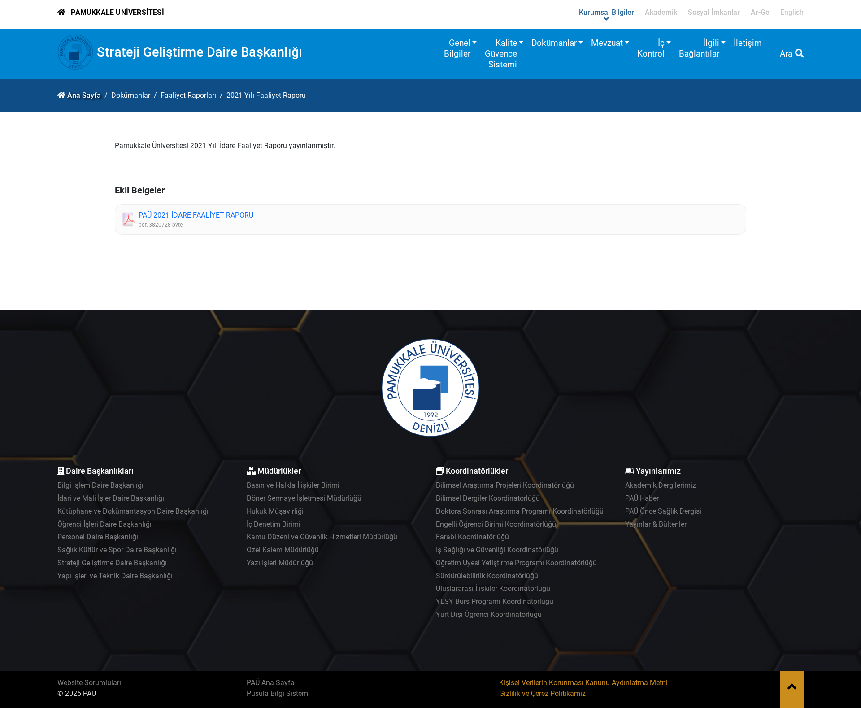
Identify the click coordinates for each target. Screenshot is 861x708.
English (792, 12)
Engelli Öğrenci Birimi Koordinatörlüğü (496, 524)
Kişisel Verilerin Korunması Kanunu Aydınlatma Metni (583, 682)
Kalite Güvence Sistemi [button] (501, 54)
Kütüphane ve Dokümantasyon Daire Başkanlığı (133, 511)
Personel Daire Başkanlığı (97, 537)
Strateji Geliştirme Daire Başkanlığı (199, 52)
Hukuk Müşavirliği (275, 511)
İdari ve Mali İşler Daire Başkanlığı (110, 498)
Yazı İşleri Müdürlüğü (280, 563)
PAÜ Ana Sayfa (271, 682)
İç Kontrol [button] (651, 48)
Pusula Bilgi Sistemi (278, 693)
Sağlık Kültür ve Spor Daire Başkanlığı (117, 550)
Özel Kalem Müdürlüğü (283, 550)
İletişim (748, 43)
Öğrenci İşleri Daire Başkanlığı (104, 524)
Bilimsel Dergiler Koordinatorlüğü (488, 498)
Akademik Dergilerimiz (660, 485)
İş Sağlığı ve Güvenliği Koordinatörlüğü (497, 550)
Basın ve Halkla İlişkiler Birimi (293, 485)
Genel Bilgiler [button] (457, 48)
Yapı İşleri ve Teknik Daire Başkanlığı (115, 576)
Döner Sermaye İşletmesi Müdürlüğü (304, 498)
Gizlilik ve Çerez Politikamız (542, 693)
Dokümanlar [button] (554, 43)
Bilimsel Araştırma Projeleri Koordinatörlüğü (505, 485)
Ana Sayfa (84, 95)
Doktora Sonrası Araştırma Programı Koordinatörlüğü (520, 511)
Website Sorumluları (89, 682)
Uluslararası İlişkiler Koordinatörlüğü (493, 588)
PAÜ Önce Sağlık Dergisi (663, 511)
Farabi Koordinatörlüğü (472, 537)
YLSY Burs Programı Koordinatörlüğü (494, 601)
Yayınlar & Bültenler (656, 524)
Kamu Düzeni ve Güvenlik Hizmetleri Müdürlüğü (322, 537)
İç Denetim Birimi (273, 524)
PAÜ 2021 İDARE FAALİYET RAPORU (196, 215)
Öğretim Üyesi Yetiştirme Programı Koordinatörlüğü (516, 563)
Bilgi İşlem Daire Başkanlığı (100, 485)
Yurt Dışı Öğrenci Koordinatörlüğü (489, 614)
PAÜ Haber (642, 498)
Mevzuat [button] (607, 43)
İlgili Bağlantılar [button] (699, 48)
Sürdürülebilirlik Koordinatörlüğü (487, 576)
